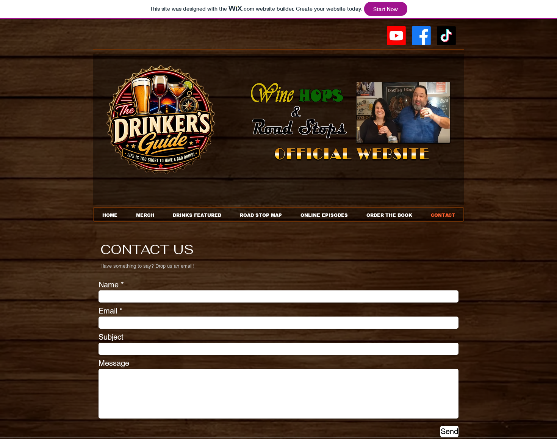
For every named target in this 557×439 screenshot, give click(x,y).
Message (114, 363)
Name (109, 284)
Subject (111, 337)
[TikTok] (446, 35)
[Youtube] (396, 35)
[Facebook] (421, 35)
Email (108, 311)
